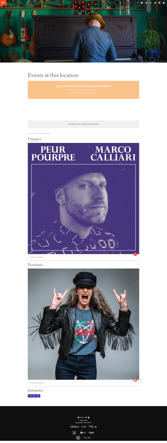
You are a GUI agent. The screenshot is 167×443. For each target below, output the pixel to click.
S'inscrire (34, 396)
